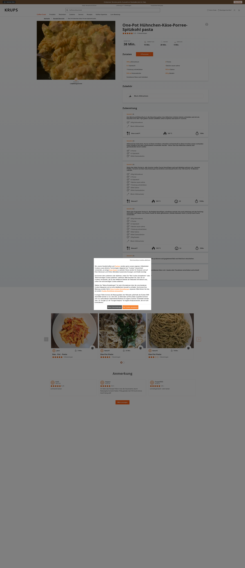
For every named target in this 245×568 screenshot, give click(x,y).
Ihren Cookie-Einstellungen (119, 289)
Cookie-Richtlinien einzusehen (112, 291)
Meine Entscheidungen (115, 307)
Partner (117, 266)
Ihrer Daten (113, 270)
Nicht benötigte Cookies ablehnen (140, 260)
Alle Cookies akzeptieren (130, 307)
